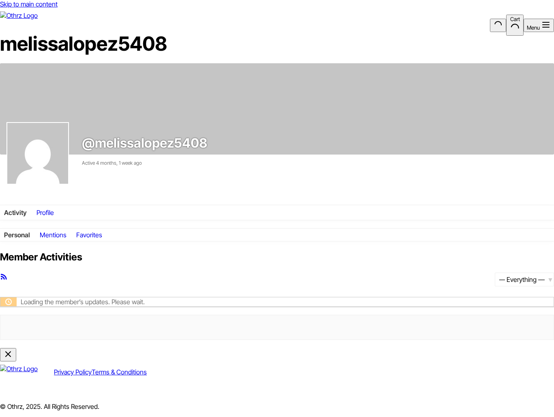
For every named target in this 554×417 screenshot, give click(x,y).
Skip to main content (29, 4)
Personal (17, 235)
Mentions (53, 235)
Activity (15, 212)
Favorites (89, 235)
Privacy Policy (73, 372)
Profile (45, 212)
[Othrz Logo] (19, 25)
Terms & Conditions (119, 372)
